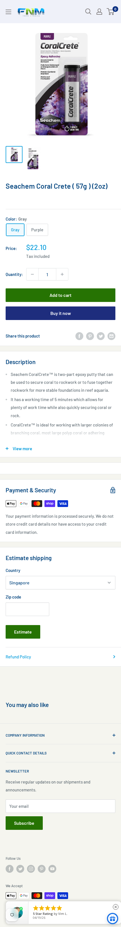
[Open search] (88, 11)
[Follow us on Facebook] (10, 869)
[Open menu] (8, 12)
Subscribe (24, 823)
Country (13, 570)
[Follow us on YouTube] (52, 869)
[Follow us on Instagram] (31, 869)
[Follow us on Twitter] (20, 869)
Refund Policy (18, 656)
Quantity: (14, 274)
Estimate (23, 631)
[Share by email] (111, 336)
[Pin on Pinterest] (90, 336)
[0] (110, 11)
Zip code (13, 596)
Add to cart (60, 295)
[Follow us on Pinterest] (42, 869)
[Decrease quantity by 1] (32, 274)
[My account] (99, 11)
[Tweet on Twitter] (101, 336)
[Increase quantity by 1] (62, 274)
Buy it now (60, 313)
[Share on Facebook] (79, 336)
